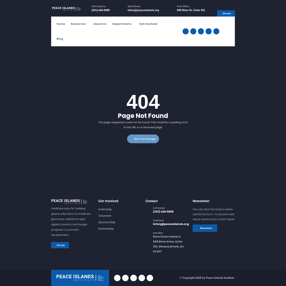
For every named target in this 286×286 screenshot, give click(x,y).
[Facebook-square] (125, 278)
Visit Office (158, 233)
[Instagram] (201, 31)
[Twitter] (186, 31)
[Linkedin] (216, 31)
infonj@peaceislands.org (171, 224)
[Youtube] (209, 31)
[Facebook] (193, 31)
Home (61, 24)
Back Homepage (145, 139)
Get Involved (148, 24)
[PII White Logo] (80, 278)
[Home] (66, 9)
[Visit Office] (147, 235)
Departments (121, 24)
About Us (100, 24)
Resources (78, 24)
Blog (60, 39)
